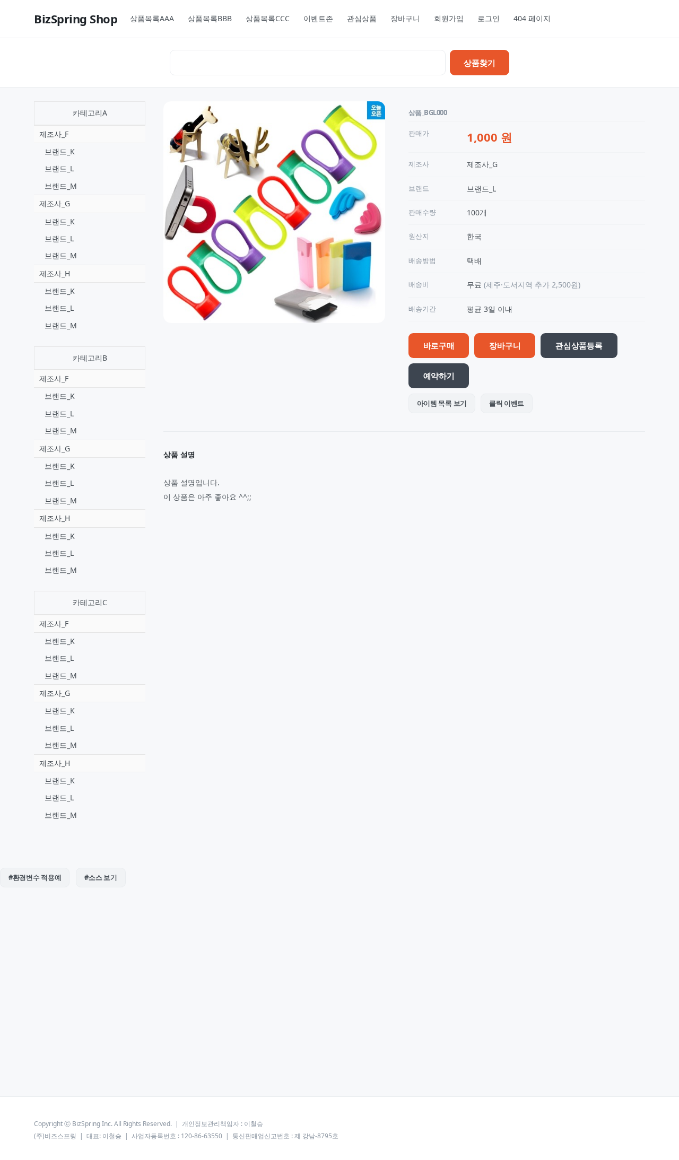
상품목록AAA (152, 18)
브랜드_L (59, 168)
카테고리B (90, 358)
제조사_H (54, 273)
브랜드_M (61, 186)
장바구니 (405, 18)
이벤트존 (318, 18)
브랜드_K (60, 151)
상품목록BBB (210, 18)
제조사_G (54, 203)
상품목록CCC (268, 18)
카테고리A (90, 113)
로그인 (488, 18)
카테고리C (90, 602)
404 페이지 (532, 18)
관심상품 (362, 18)
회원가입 (449, 18)
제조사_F (53, 134)
